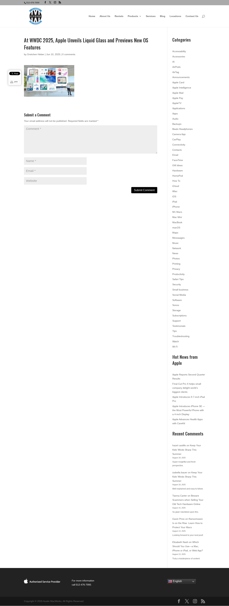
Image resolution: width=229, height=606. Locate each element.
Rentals (119, 16)
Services (151, 16)
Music (175, 243)
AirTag (175, 72)
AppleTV (176, 103)
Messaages (178, 237)
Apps (175, 113)
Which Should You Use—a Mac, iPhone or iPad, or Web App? (187, 546)
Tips (174, 331)
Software (177, 300)
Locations (175, 16)
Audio (175, 118)
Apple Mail (177, 92)
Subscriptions (179, 315)
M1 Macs (177, 212)
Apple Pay (177, 98)
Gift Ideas (177, 165)
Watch (175, 341)
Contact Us (192, 16)
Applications (178, 108)
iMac (174, 191)
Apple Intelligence (181, 87)
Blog (162, 16)
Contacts (177, 150)
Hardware (177, 170)
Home (92, 16)
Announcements (181, 77)
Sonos (175, 305)
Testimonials (178, 326)
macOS (176, 227)
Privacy (176, 269)
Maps (175, 232)
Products (133, 16)
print (16, 82)
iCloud (175, 186)
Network (176, 248)
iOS (174, 196)
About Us (105, 16)
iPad (174, 201)
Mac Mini (177, 217)
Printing (176, 263)
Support (176, 320)
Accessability (179, 51)
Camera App (179, 134)
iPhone (176, 206)
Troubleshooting (180, 336)
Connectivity (178, 144)
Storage (176, 310)
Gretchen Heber (35, 54)
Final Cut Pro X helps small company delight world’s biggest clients (186, 387)
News (175, 253)
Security (176, 284)
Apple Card (178, 82)
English (177, 581)
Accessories (178, 56)
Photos (176, 258)
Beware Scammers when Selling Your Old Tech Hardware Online (187, 499)
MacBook (177, 222)
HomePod (177, 175)
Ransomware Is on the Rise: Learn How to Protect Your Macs (187, 523)
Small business (180, 289)
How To (176, 180)
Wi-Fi (175, 346)
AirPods (176, 67)
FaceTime (177, 160)
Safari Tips (178, 279)
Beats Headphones (182, 129)
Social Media (179, 294)
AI (173, 61)
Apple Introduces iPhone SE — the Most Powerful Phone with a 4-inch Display (188, 410)
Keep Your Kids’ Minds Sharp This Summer (186, 449)
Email (175, 155)
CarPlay (176, 139)
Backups (176, 124)
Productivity (178, 274)
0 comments (68, 54)
